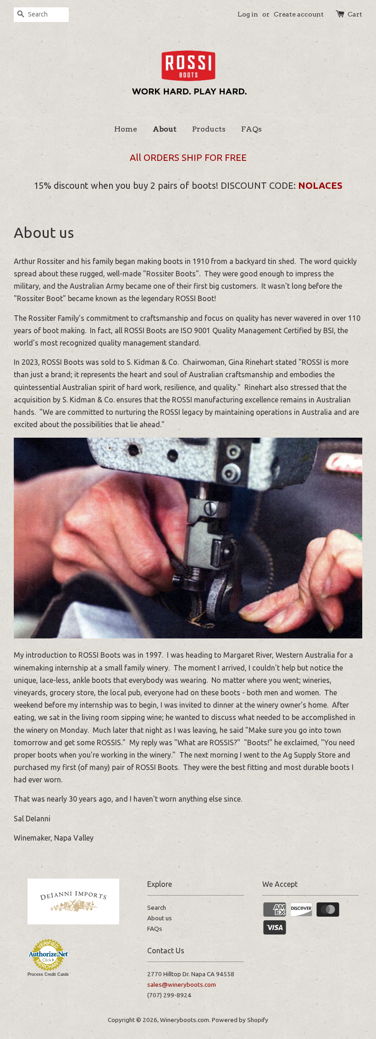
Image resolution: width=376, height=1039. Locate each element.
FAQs (251, 129)
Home (125, 129)
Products (209, 129)
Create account (299, 14)
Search (156, 907)
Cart (355, 14)
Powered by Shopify (240, 1019)
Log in (248, 14)
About (165, 129)
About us (159, 918)
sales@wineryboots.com (181, 984)
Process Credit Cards (48, 974)
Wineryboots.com (184, 1019)
